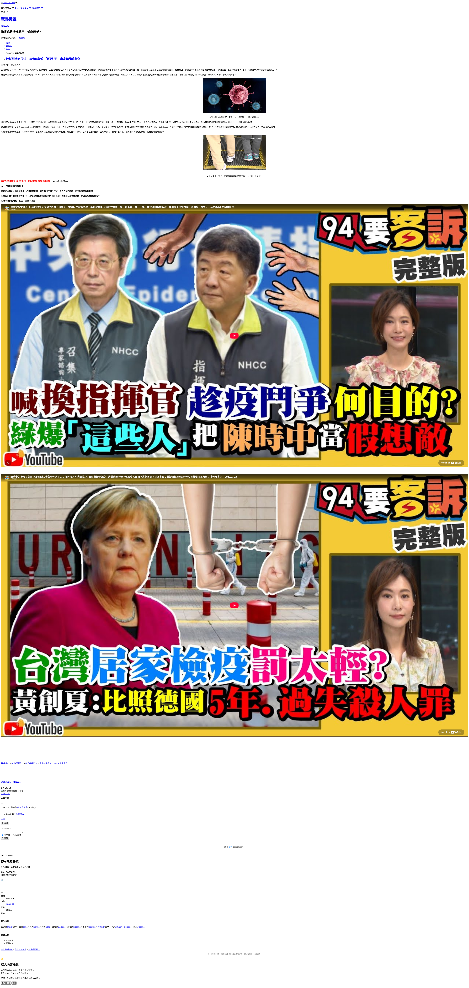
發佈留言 (5, 838)
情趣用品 (47, 927)
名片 (8, 49)
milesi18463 (5, 794)
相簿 (8, 43)
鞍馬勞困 (9, 19)
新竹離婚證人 (31, 763)
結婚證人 (17, 782)
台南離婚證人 (141, 927)
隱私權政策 (248, 954)
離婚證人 (5, 763)
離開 (14, 983)
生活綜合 (20, 814)
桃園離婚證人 (77, 927)
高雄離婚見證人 (60, 763)
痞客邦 (20, 807)
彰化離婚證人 (45, 763)
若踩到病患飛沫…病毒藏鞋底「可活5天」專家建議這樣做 (43, 59)
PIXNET (216, 954)
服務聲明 (258, 954)
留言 (25, 807)
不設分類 (21, 38)
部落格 (9, 46)
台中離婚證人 (118, 927)
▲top (3, 819)
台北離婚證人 (17, 763)
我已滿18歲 (6, 983)
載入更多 (5, 823)
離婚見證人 (36, 927)
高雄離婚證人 (92, 927)
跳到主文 (5, 26)
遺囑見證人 (6, 782)
